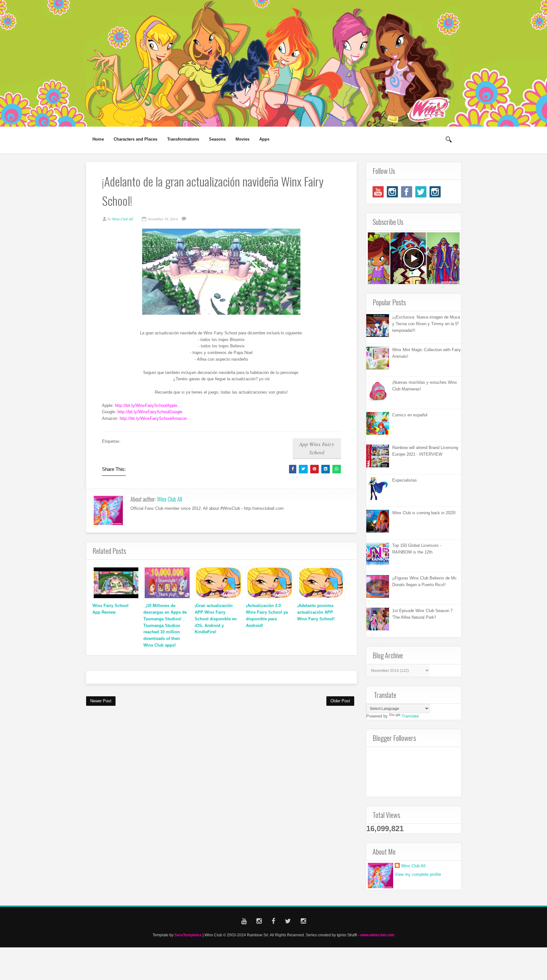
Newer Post (100, 701)
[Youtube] (378, 191)
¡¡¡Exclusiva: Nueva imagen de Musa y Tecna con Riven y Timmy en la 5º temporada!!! (426, 324)
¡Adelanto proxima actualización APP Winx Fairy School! (316, 612)
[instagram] (392, 191)
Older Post (340, 701)
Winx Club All (169, 499)
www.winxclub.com (377, 935)
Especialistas (404, 480)
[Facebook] (406, 191)
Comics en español (409, 415)
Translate (410, 716)
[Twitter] (420, 191)
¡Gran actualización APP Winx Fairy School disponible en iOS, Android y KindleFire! (216, 618)
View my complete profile (418, 874)
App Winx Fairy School (316, 448)
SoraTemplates (188, 935)
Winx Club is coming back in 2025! (424, 512)
